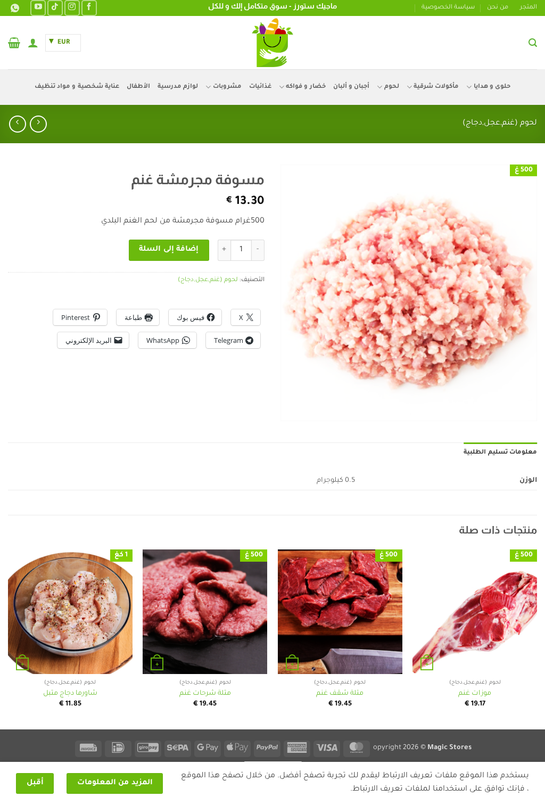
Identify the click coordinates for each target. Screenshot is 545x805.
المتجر (528, 7)
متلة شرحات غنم (205, 693)
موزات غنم (474, 693)
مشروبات (227, 87)
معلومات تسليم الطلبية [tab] (500, 452)
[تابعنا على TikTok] (55, 7)
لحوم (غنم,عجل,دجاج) (500, 123)
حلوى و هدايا (492, 87)
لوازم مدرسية (178, 87)
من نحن (497, 7)
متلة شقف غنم (340, 693)
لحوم (391, 87)
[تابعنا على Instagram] (72, 7)
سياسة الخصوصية (448, 7)
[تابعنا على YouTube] (38, 7)
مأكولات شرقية (436, 87)
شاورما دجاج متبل (70, 693)
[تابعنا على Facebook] (89, 7)
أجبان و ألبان (351, 87)
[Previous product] (17, 124)
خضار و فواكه (306, 87)
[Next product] (38, 124)
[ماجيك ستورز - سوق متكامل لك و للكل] (272, 42)
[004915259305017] (13, 8)
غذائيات (260, 87)
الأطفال (138, 87)
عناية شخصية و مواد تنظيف (77, 87)
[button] (533, 42)
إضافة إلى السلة (169, 249)
